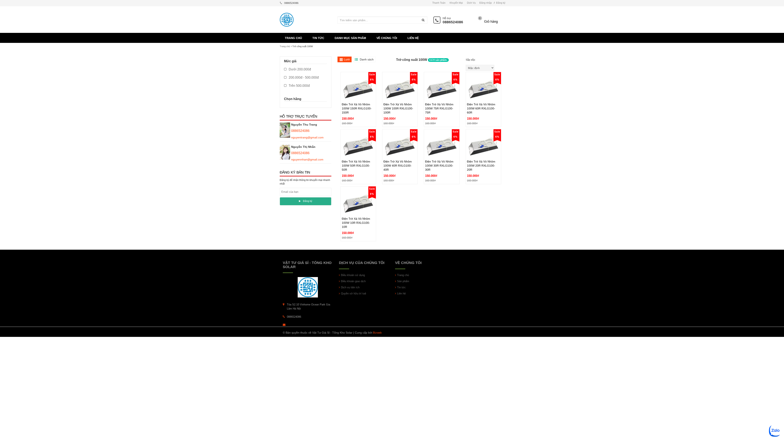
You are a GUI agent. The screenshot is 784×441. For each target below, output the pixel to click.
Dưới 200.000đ (299, 69)
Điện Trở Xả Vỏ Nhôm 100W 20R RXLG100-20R (481, 156)
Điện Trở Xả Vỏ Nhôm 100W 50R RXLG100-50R (356, 156)
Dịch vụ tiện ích (350, 287)
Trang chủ (403, 275)
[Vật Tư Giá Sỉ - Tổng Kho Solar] (308, 287)
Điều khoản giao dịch (353, 281)
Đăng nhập (485, 2)
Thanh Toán (438, 2)
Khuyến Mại (456, 2)
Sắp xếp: (471, 59)
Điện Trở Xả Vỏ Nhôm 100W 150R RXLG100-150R (357, 99)
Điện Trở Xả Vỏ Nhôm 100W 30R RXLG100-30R (439, 156)
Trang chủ (285, 46)
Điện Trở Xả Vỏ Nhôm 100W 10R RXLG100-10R (356, 213)
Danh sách (367, 59)
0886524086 (453, 22)
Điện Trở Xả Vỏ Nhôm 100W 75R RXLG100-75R (439, 99)
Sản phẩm (403, 281)
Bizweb (377, 332)
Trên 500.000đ (299, 85)
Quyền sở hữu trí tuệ (353, 293)
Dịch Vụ (471, 2)
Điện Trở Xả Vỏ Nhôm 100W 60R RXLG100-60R (481, 99)
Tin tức (401, 287)
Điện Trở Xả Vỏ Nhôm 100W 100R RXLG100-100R (398, 99)
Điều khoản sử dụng (353, 275)
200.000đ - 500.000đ (303, 77)
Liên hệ (401, 293)
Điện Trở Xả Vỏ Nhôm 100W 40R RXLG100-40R (397, 156)
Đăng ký (500, 2)
